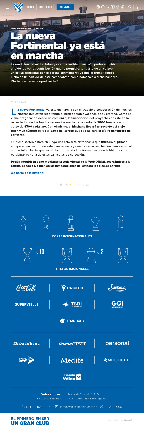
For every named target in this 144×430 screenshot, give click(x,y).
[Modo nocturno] (137, 7)
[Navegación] (7, 7)
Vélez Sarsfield (18, 7)
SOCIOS (30, 7)
